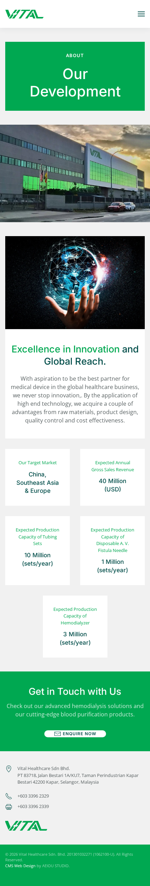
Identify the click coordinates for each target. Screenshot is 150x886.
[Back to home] (24, 14)
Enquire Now (79, 733)
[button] (141, 14)
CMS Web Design (20, 865)
